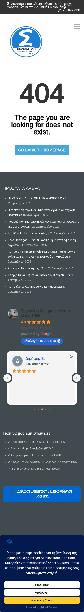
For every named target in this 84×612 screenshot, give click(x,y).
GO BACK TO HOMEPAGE (42, 150)
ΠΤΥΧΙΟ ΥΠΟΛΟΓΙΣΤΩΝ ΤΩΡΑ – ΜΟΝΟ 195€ (36, 198)
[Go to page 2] (42, 409)
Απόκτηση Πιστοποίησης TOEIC (27, 268)
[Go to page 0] (34, 409)
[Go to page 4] (49, 409)
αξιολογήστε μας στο (40, 341)
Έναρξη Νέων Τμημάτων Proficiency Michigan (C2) (39, 275)
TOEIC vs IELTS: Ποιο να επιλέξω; (29, 233)
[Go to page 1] (38, 409)
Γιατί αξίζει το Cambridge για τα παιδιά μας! (35, 286)
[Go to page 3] (45, 409)
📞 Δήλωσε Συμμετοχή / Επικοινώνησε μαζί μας (42, 493)
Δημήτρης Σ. (35, 358)
